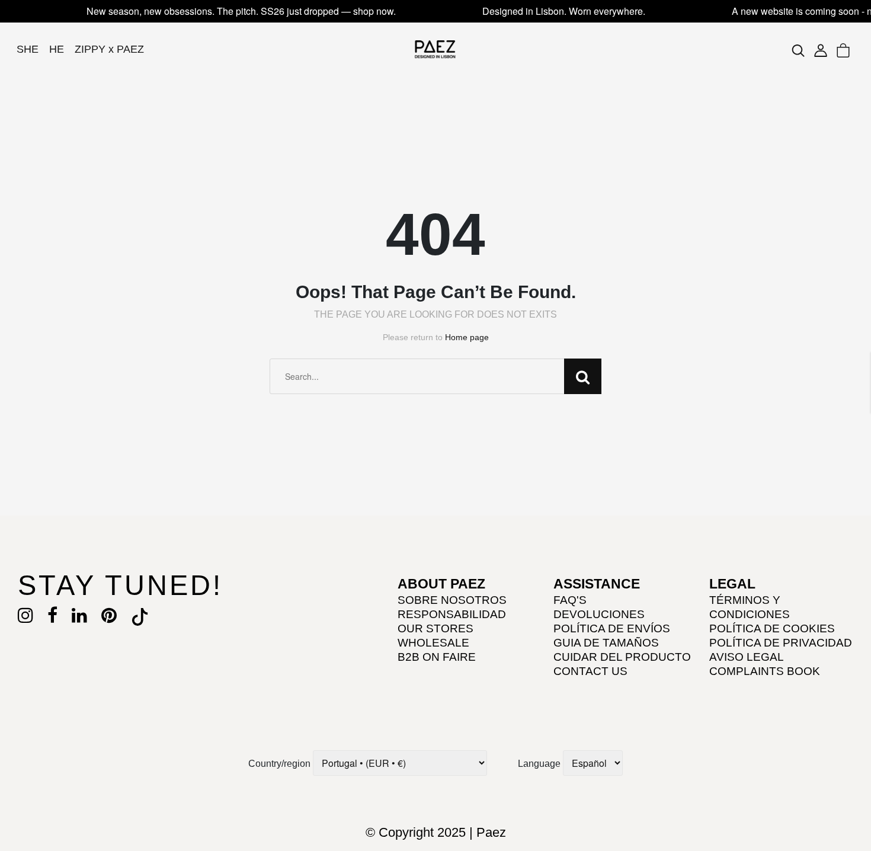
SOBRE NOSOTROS (452, 600)
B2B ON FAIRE (437, 657)
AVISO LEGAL (746, 657)
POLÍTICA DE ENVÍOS (611, 628)
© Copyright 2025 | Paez (436, 832)
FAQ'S (570, 600)
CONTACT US (590, 671)
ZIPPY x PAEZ (109, 49)
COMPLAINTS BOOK (764, 671)
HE (56, 49)
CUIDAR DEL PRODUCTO (622, 657)
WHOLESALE (433, 642)
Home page (467, 337)
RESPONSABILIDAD (452, 614)
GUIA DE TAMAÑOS (606, 642)
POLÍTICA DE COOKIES (772, 628)
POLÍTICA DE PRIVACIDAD (780, 642)
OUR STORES (435, 628)
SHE (28, 49)
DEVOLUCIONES (599, 614)
